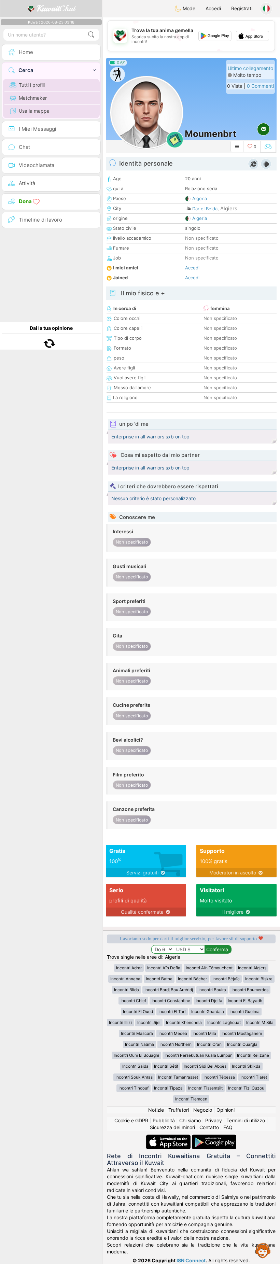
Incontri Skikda (246, 1066)
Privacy (213, 1120)
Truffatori (178, 1110)
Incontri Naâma (139, 1044)
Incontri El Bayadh (245, 1000)
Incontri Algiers (252, 967)
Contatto (209, 1127)
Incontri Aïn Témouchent (209, 967)
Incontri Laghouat (224, 1022)
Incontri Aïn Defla (163, 967)
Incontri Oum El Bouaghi (136, 1055)
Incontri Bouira (212, 989)
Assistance (263, 1250)
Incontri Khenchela (184, 1022)
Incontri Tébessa (219, 1077)
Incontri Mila (204, 1033)
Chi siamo (190, 1120)
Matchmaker (33, 98)
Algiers (228, 208)
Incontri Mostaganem (242, 1033)
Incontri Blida (126, 989)
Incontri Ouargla (242, 1044)
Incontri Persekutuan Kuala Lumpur (198, 1055)
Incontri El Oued (138, 1011)
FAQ (228, 1127)
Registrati (241, 8)
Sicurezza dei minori (172, 1127)
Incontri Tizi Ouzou (246, 1088)
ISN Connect (191, 1260)
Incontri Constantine (171, 1000)
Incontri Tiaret (253, 1077)
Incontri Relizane (253, 1055)
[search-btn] (91, 35)
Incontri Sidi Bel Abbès (205, 1066)
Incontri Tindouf (133, 1088)
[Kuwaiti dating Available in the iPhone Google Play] (214, 1138)
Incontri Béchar (192, 978)
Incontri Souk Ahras (134, 1077)
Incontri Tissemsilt (205, 1088)
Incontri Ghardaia (207, 1011)
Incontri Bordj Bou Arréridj (168, 989)
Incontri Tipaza (168, 1088)
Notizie (156, 1110)
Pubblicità (164, 1120)
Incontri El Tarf (172, 1011)
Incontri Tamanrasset (178, 1077)
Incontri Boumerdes (250, 989)
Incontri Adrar (129, 967)
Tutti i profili (32, 85)
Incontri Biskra (258, 978)
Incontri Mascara (137, 1033)
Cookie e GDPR (131, 1120)
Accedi (213, 8)
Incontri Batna (159, 978)
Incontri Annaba (125, 978)
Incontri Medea (172, 1033)
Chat (56, 8)
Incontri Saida (135, 1066)
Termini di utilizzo (245, 1120)
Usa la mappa (34, 111)
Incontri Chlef (133, 1000)
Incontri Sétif (166, 1066)
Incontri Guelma (244, 1011)
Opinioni (225, 1110)
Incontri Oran (209, 1044)
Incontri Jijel (148, 1022)
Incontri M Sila (260, 1022)
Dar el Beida (205, 208)
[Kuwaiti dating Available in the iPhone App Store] (169, 1138)
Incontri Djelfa (209, 1000)
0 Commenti (260, 86)
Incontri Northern (175, 1044)
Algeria (199, 198)
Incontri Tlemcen (191, 1098)
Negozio (202, 1110)
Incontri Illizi (120, 1022)
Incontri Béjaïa (226, 978)
